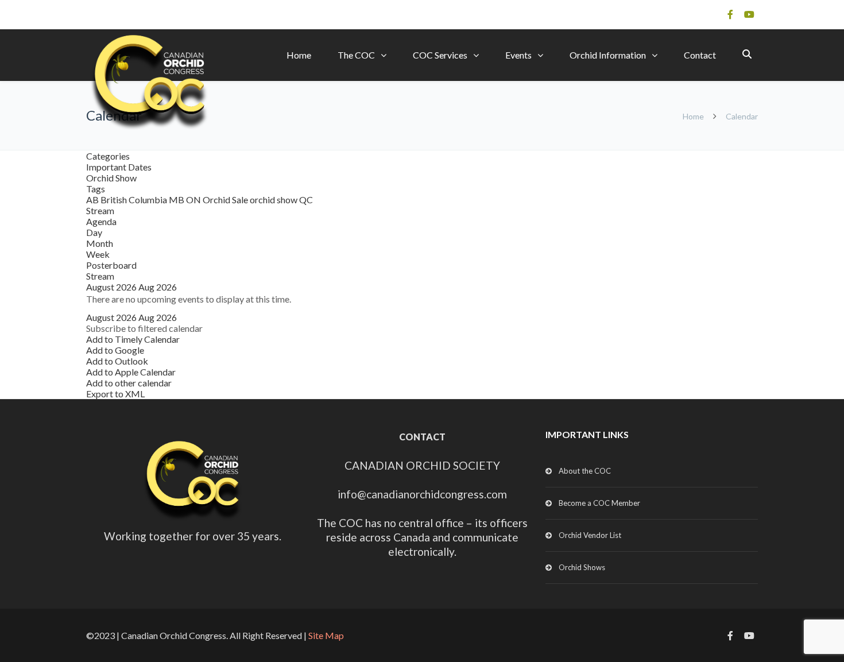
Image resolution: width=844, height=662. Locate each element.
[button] (144, 328)
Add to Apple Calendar (131, 371)
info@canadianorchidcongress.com (422, 494)
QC (306, 199)
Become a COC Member (599, 503)
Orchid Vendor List (590, 535)
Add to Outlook (117, 360)
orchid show (274, 199)
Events (518, 54)
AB (93, 199)
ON (194, 199)
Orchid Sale (226, 199)
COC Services (440, 54)
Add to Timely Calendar (133, 339)
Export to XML (115, 393)
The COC (356, 54)
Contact (700, 54)
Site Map (326, 635)
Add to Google (115, 349)
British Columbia (134, 199)
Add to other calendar (129, 382)
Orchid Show (111, 177)
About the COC (585, 470)
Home (299, 54)
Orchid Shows (582, 567)
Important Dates (119, 166)
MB (177, 199)
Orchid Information (608, 54)
